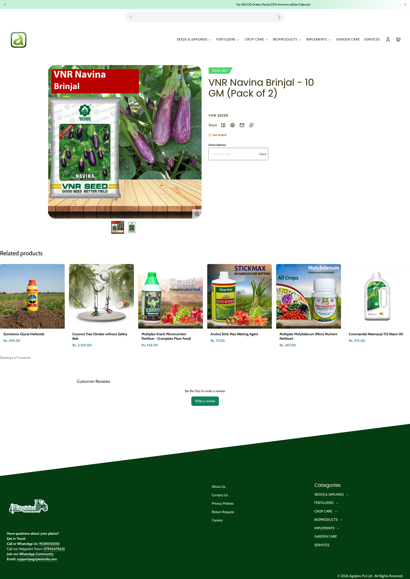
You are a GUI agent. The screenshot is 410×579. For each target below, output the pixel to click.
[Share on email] (242, 125)
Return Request (223, 512)
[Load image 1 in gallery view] (117, 227)
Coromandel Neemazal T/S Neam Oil (376, 334)
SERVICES (321, 545)
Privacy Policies (223, 503)
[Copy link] (251, 125)
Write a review (205, 401)
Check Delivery (217, 145)
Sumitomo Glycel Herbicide (23, 334)
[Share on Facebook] (223, 125)
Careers (217, 520)
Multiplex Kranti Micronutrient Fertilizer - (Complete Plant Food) (166, 336)
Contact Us (220, 495)
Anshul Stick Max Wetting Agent (234, 334)
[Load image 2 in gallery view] (131, 227)
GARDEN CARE (325, 536)
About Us (219, 487)
